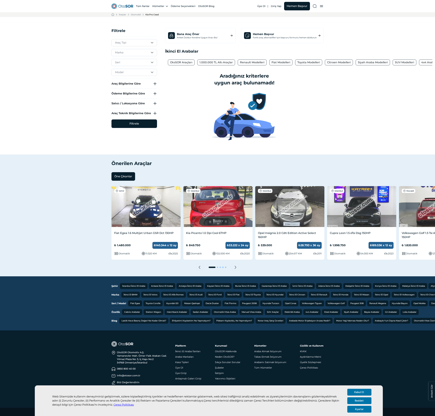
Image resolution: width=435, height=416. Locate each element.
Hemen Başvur (297, 6)
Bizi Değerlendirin (128, 382)
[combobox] (115, 43)
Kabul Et (359, 392)
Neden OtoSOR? (224, 356)
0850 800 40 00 (126, 368)
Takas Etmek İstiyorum (268, 356)
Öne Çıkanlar (123, 176)
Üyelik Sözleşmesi (310, 362)
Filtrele (134, 123)
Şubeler (219, 367)
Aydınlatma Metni (310, 356)
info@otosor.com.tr (128, 375)
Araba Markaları (184, 356)
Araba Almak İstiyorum (268, 351)
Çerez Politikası (124, 404)
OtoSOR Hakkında (226, 351)
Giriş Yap (276, 6)
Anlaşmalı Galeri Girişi (188, 378)
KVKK (303, 351)
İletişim (219, 373)
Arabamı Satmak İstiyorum (270, 362)
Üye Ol (261, 6)
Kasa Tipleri (182, 362)
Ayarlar (359, 409)
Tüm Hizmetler (263, 367)
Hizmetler (158, 6)
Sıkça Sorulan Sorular (227, 362)
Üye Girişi (181, 373)
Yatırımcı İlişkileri (225, 378)
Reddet (359, 400)
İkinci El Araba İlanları (188, 351)
